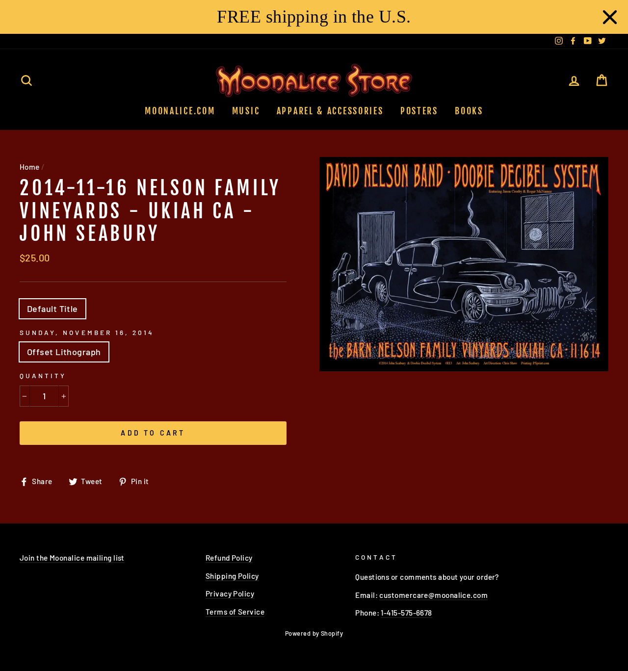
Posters (419, 110)
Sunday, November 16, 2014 (87, 332)
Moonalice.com (180, 110)
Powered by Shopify (314, 633)
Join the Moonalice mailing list (72, 557)
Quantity (43, 375)
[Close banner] (610, 17)
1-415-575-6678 (406, 612)
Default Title (52, 308)
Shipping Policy (232, 575)
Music (246, 110)
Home (30, 166)
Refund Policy (229, 557)
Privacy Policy (230, 593)
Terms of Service (235, 611)
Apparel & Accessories (330, 110)
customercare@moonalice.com (433, 595)
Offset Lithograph (64, 351)
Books (469, 110)
